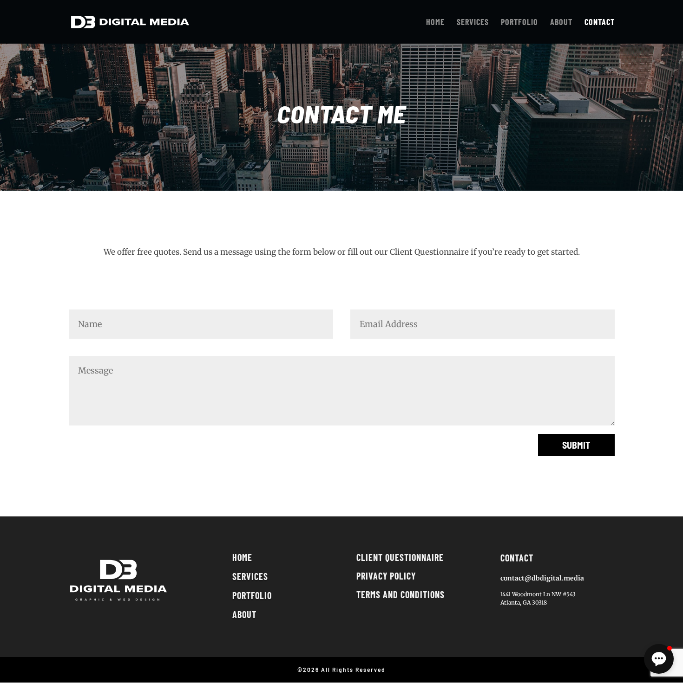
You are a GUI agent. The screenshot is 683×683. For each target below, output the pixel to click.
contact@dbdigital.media (542, 578)
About (244, 614)
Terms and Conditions (400, 594)
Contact (516, 557)
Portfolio (252, 595)
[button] (659, 659)
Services (250, 576)
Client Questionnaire (400, 557)
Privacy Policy (386, 575)
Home (242, 557)
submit (576, 445)
